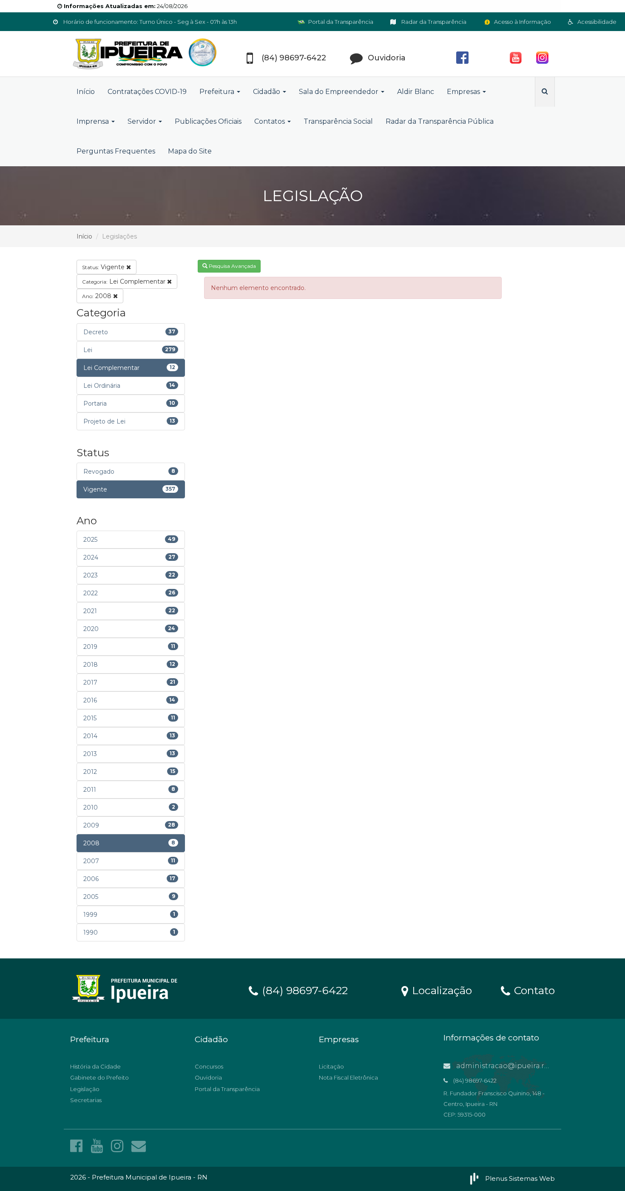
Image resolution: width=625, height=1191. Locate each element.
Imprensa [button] (94, 121)
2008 (97, 296)
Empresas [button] (464, 92)
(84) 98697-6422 (303, 990)
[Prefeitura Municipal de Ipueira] (146, 53)
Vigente (104, 267)
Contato (533, 990)
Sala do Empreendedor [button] (339, 92)
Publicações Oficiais (208, 121)
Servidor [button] (143, 121)
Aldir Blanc (415, 92)
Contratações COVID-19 (147, 92)
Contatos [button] (270, 121)
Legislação (84, 1089)
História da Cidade (95, 1066)
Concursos (209, 1066)
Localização (440, 990)
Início (86, 92)
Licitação (331, 1066)
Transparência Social (338, 121)
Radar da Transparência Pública (440, 121)
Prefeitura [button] (217, 92)
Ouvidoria (208, 1077)
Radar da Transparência (433, 21)
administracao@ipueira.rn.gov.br (514, 1066)
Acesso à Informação (522, 21)
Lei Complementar (124, 281)
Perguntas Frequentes (116, 151)
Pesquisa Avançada (231, 266)
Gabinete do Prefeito (99, 1077)
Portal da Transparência (340, 21)
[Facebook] (78, 1146)
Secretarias (86, 1100)
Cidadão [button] (267, 92)
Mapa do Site (190, 151)
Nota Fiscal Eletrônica (348, 1077)
